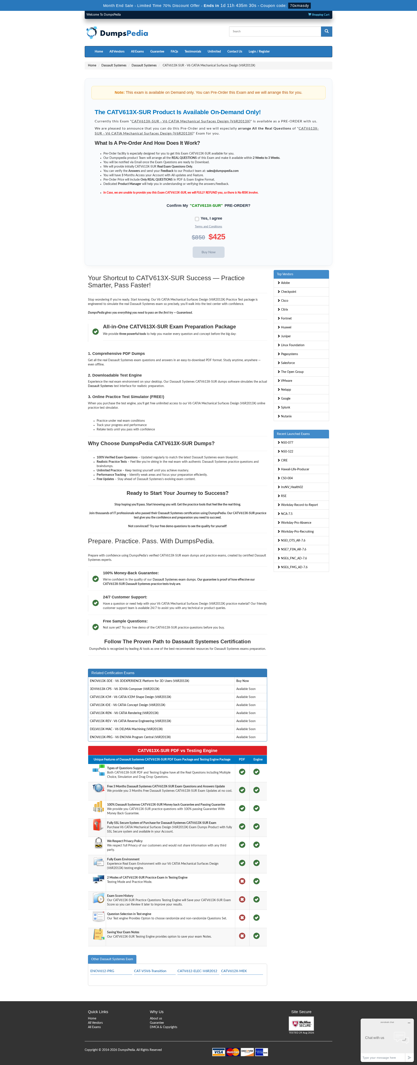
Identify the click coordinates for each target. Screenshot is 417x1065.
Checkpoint (288, 291)
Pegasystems (289, 354)
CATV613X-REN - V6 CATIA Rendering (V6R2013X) (124, 713)
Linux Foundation (292, 345)
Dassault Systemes (113, 65)
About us (156, 1018)
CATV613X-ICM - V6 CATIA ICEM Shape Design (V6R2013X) (130, 697)
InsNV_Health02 (291, 487)
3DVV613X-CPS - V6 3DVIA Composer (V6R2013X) (124, 689)
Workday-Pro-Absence (295, 522)
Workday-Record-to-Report (299, 505)
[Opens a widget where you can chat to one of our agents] (387, 1040)
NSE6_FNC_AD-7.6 (293, 558)
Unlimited (214, 51)
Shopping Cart (320, 14)
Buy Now (242, 681)
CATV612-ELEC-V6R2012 (197, 971)
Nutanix (286, 416)
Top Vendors (285, 274)
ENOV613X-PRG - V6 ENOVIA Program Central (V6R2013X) (130, 737)
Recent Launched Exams (293, 434)
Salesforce (287, 363)
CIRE (284, 460)
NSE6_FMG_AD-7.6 (294, 567)
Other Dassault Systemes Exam (112, 959)
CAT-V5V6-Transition (150, 971)
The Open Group (292, 372)
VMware (286, 380)
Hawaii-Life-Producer (294, 469)
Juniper (285, 336)
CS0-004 (286, 478)
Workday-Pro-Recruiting (297, 531)
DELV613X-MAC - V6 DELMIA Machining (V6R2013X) (126, 729)
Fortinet (286, 318)
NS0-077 (286, 442)
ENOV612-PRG (102, 971)
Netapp (285, 389)
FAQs (174, 51)
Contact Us (234, 51)
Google (285, 398)
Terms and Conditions (208, 226)
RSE (283, 496)
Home (99, 51)
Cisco (284, 300)
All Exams (137, 51)
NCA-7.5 (286, 513)
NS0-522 (286, 451)
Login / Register (259, 51)
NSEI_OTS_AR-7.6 (292, 540)
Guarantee (157, 51)
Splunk (285, 407)
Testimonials (193, 51)
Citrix (284, 309)
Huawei (285, 327)
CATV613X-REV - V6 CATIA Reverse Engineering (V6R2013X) (130, 721)
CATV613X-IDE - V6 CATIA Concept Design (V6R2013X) (127, 705)
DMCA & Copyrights (163, 1027)
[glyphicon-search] (326, 31)
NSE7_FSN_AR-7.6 (293, 549)
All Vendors (116, 51)
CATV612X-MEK (234, 971)
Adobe (285, 283)
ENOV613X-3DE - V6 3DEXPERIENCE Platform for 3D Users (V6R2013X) (139, 681)
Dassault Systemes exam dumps (174, 579)
